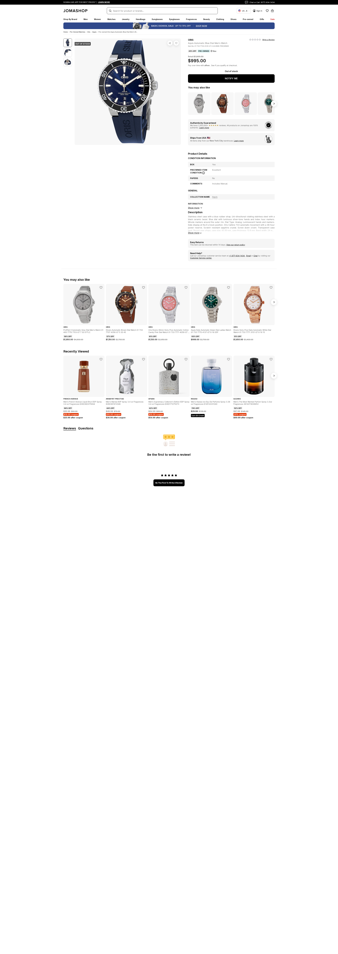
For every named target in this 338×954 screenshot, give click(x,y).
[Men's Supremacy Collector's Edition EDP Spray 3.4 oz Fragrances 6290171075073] (186, 359)
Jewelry (125, 19)
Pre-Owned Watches (77, 32)
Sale (272, 19)
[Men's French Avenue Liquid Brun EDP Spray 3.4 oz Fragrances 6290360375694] (101, 359)
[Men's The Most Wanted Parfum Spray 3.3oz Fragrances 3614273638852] (271, 359)
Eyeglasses (174, 19)
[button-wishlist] (267, 10)
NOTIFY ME (231, 78)
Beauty (206, 19)
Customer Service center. (201, 258)
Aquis (94, 32)
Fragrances (191, 19)
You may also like (199, 87)
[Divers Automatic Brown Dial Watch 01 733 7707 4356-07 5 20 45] (143, 287)
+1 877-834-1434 (237, 256)
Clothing (220, 19)
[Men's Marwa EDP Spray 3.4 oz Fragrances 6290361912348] (143, 359)
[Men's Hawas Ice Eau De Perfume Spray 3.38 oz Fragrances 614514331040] (228, 359)
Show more (193, 232)
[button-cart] (272, 10)
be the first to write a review (169, 483)
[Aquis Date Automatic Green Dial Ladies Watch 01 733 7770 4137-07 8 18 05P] (228, 287)
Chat (255, 256)
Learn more (204, 127)
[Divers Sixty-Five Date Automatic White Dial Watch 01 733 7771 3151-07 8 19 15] (271, 287)
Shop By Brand (70, 19)
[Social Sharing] (169, 43)
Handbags (140, 19)
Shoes (233, 19)
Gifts (262, 19)
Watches (111, 19)
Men (86, 19)
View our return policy (235, 245)
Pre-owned (248, 19)
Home (65, 32)
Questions (85, 428)
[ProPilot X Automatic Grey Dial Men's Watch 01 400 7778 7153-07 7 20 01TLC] (101, 287)
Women (97, 19)
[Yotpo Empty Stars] (255, 39)
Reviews (69, 428)
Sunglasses (157, 19)
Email (248, 256)
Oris (88, 32)
